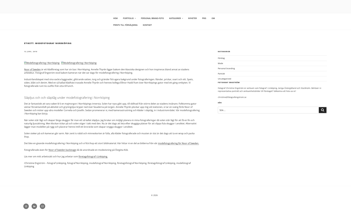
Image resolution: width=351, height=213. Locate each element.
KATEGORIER (175, 18)
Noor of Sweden (32, 69)
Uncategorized (224, 78)
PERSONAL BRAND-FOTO (152, 18)
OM (213, 18)
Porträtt (221, 73)
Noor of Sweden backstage (62, 149)
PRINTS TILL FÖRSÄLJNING (125, 25)
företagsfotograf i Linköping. (93, 156)
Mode (220, 63)
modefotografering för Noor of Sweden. (178, 143)
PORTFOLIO (128, 18)
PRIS (204, 18)
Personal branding (226, 68)
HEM (115, 18)
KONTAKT (147, 25)
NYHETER (192, 18)
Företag (221, 58)
